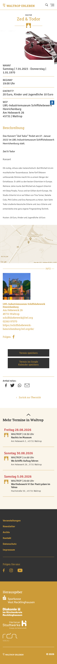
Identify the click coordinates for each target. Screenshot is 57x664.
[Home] (19, 5)
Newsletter (9, 526)
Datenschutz (9, 543)
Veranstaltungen (12, 520)
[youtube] (20, 571)
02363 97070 (10, 321)
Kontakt (7, 538)
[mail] (27, 386)
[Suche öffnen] (47, 5)
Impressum (9, 549)
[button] (28, 415)
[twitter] (12, 386)
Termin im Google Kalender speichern (28, 363)
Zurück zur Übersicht (29, 397)
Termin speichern (28, 352)
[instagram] (11, 571)
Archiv (6, 532)
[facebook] (14, 337)
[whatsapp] (19, 386)
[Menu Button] (52, 5)
